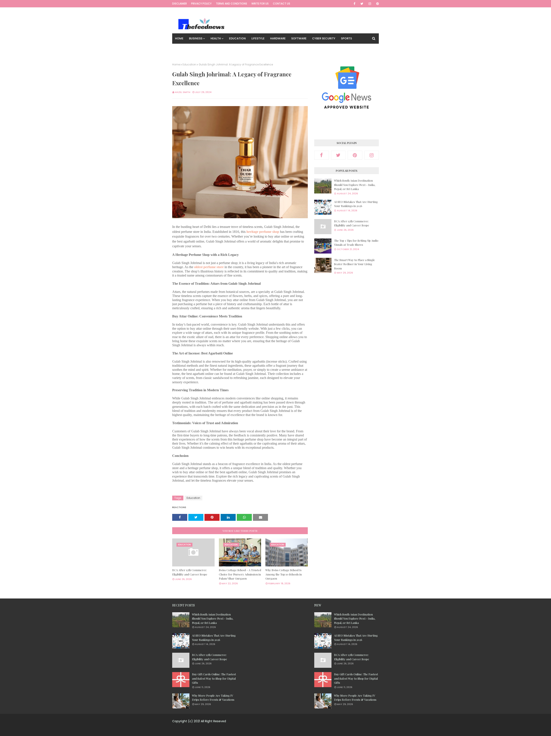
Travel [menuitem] (239, 49)
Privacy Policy (201, 3)
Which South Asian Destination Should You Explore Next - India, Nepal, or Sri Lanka (354, 185)
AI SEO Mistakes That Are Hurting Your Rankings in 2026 (356, 204)
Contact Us (281, 3)
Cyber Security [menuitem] (323, 38)
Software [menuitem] (298, 38)
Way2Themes (272, 730)
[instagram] (370, 3)
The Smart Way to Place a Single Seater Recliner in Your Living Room (354, 264)
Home (176, 64)
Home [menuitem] (179, 38)
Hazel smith (182, 92)
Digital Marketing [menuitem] (214, 49)
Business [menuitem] (195, 38)
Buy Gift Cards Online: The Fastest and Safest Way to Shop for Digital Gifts (214, 678)
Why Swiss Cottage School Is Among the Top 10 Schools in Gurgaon (283, 574)
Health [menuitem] (215, 38)
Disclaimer (179, 3)
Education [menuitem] (237, 38)
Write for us (260, 3)
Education (189, 64)
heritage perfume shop (262, 231)
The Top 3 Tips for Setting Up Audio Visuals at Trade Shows (356, 243)
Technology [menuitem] (185, 49)
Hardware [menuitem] (278, 38)
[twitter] (362, 3)
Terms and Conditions (231, 3)
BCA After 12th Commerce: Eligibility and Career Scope (189, 572)
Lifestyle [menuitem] (258, 38)
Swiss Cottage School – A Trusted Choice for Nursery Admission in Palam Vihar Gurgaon (240, 574)
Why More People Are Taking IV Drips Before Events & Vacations (213, 698)
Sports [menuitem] (346, 38)
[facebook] (354, 3)
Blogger (309, 730)
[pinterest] (377, 3)
